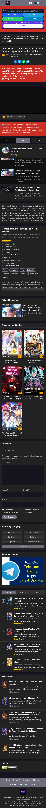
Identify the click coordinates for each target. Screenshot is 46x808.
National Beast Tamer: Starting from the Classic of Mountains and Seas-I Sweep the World (28, 615)
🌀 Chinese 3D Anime (13, 14)
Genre (11, 532)
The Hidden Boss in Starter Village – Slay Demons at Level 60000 (25, 746)
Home (8, 780)
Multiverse (12, 753)
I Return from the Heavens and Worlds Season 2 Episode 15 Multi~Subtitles (31, 308)
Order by (33, 542)
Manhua (23, 274)
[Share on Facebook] (15, 62)
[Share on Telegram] (28, 62)
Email (26, 490)
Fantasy (15, 274)
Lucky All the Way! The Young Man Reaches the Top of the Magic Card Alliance (26, 730)
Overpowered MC (26, 703)
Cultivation (31, 270)
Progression (31, 736)
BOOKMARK (24, 784)
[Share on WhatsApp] (24, 62)
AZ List (33, 784)
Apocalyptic (32, 636)
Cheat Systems (23, 667)
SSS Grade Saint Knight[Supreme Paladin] (26, 661)
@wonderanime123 (20, 79)
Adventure (14, 270)
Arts (22, 270)
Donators (26, 780)
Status (33, 537)
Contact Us (16, 780)
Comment (6, 462)
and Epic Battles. (28, 621)
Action (5, 270)
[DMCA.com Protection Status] (9, 769)
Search (23, 546)
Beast (15, 667)
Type (11, 542)
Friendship (12, 736)
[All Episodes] (23, 140)
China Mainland (15, 255)
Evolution (30, 701)
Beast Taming (26, 717)
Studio (11, 537)
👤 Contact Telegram (33, 18)
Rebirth (5, 277)
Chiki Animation (13, 266)
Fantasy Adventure (25, 652)
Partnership (18, 720)
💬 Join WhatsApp (12, 18)
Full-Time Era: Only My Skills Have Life (24, 698)
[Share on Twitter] (20, 62)
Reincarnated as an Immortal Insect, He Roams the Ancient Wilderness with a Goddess (25, 713)
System (36, 689)
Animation (22, 750)
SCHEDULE (13, 784)
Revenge (30, 689)
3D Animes (36, 780)
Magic (18, 736)
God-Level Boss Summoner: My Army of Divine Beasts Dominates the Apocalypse (28, 645)
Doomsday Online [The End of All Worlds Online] (26, 630)
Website (5, 500)
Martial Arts (34, 274)
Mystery (17, 703)
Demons (6, 274)
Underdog (37, 720)
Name (5, 490)
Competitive (31, 606)
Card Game (30, 734)
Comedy (23, 606)
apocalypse (23, 636)
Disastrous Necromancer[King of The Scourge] (28, 599)
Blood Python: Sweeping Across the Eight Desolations (25, 683)
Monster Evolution (15, 689)
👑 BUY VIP (23, 26)
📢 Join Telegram (33, 14)
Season (33, 532)
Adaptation (28, 603)
